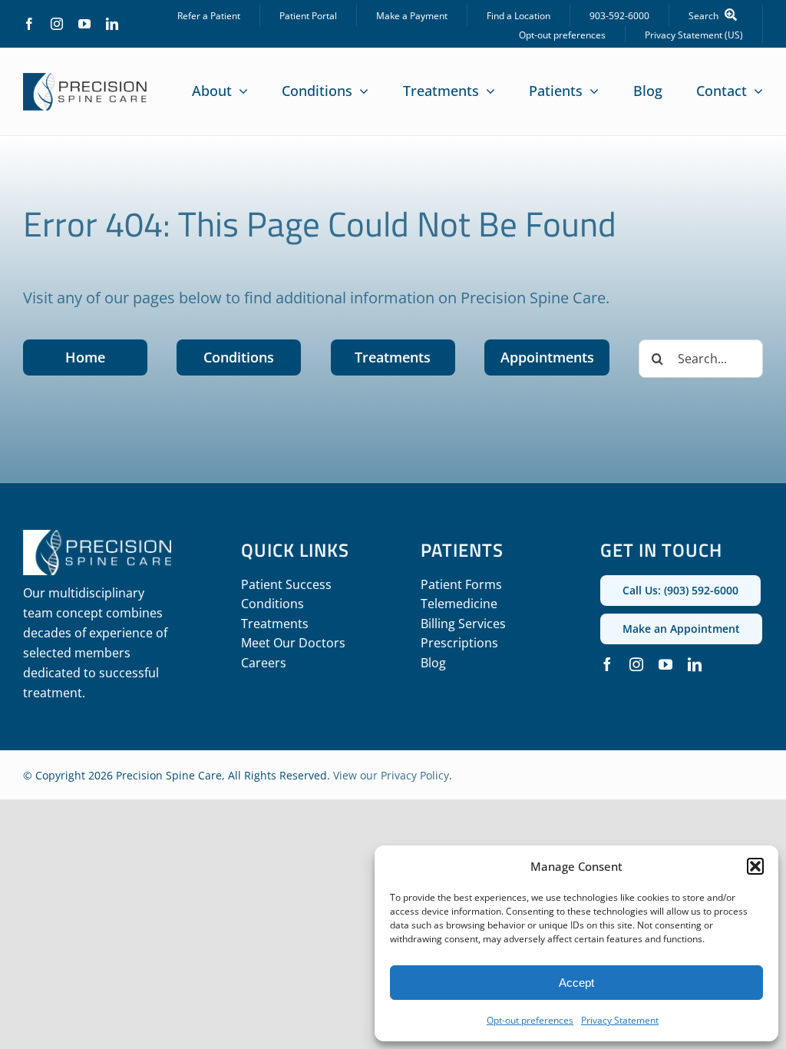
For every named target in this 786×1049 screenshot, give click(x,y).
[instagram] (57, 24)
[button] (755, 866)
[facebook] (29, 24)
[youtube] (84, 24)
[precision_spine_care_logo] (85, 80)
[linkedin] (112, 24)
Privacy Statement (620, 1020)
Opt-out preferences (530, 1020)
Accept (576, 982)
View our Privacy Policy (391, 775)
